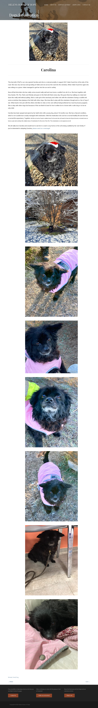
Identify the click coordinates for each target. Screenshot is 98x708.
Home (46, 5)
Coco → (88, 681)
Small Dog (16, 677)
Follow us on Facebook (44, 695)
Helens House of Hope (22, 4)
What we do (69, 695)
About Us (53, 5)
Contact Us (86, 5)
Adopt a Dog (76, 5)
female (10, 677)
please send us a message (41, 128)
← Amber (10, 681)
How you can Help (64, 5)
